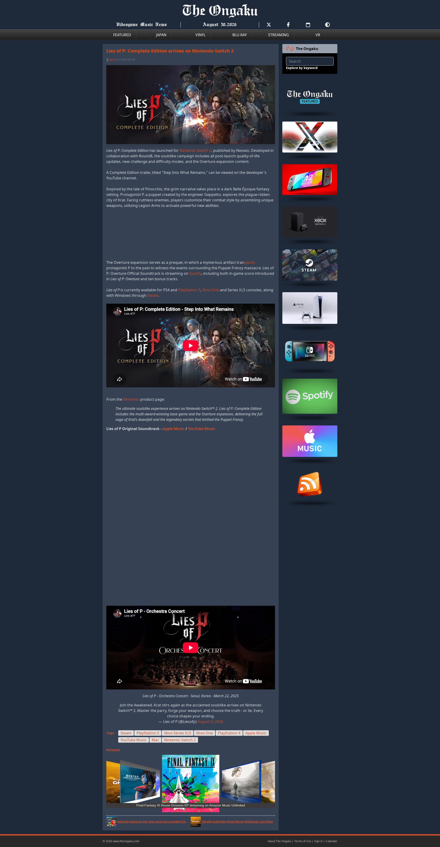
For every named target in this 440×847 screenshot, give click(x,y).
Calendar (331, 841)
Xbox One (210, 289)
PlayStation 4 (229, 733)
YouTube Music (201, 428)
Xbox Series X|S (177, 733)
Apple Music (173, 428)
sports (249, 262)
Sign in (318, 841)
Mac (155, 739)
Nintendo (131, 399)
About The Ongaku (279, 841)
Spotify (195, 273)
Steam (152, 295)
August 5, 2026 (210, 721)
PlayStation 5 (189, 289)
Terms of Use (302, 841)
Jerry (113, 59)
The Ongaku (307, 48)
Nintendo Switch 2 (195, 150)
